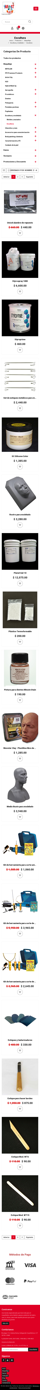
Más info (5, 1323)
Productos (18, 40)
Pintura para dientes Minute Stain (20, 690)
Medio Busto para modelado (20, 806)
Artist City (8, 77)
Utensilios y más (11, 128)
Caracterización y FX (12, 141)
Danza (6, 150)
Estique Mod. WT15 (20, 1215)
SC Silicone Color (20, 456)
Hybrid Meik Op (10, 86)
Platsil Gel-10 (20, 573)
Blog (3, 1378)
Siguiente (29, 177)
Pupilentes (9, 111)
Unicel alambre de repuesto (20, 223)
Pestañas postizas (12, 107)
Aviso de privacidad (24, 1388)
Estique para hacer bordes (20, 1098)
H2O (6, 81)
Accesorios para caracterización (17, 132)
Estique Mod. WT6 (20, 1157)
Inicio (11, 40)
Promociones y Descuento (14, 162)
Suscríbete (33, 1349)
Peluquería (9, 103)
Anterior (6, 177)
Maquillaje (27, 40)
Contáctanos (6, 1383)
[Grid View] (4, 170)
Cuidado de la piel (11, 145)
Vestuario (7, 156)
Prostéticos (9, 94)
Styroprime (20, 339)
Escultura (29, 43)
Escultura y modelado (17, 43)
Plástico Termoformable (20, 631)
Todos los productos (12, 58)
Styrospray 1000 (20, 281)
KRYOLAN (8, 69)
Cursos (4, 1380)
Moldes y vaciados (14, 120)
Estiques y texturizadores (20, 1040)
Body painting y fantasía (14, 136)
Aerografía (9, 90)
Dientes (8, 98)
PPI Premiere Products (13, 73)
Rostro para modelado (20, 514)
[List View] (8, 170)
